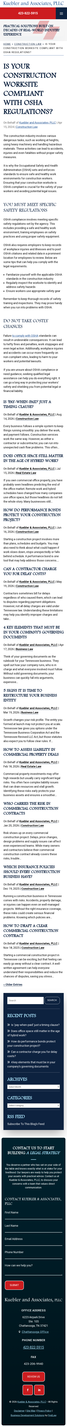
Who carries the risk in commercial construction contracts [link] (30, 808)
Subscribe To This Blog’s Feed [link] (25, 1124)
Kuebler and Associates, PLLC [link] (37, 122)
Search (52, 1000)
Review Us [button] (33, 1376)
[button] (61, 13)
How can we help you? (19, 1265)
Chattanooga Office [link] (35, 1331)
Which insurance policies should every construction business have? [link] (31, 872)
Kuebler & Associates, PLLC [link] (37, 414)
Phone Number (14, 1252)
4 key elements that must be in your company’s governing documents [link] (33, 632)
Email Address (14, 1239)
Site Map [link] (30, 1410)
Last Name (11, 1225)
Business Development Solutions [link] (27, 1415)
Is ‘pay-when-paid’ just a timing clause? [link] (35, 1025)
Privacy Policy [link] (44, 1410)
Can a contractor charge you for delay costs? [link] (32, 1054)
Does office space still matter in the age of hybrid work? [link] (33, 1033)
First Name (11, 1212)
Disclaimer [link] (19, 1410)
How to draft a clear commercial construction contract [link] (30, 931)
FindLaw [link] (52, 1415)
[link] (33, 3)
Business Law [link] (24, 649)
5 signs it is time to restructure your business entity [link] (30, 695)
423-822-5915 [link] (28, 13)
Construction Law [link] (27, 127)
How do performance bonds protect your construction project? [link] (32, 515)
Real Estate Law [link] (26, 473)
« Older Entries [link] (12, 984)
